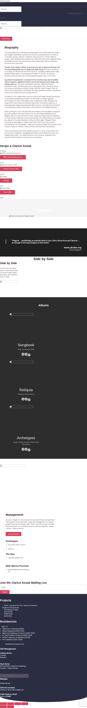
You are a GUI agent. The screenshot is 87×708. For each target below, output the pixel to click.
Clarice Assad (5, 1)
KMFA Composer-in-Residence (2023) (16, 637)
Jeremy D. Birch (6, 690)
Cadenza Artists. (18, 528)
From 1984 (7, 192)
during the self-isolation (9, 275)
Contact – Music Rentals (9, 668)
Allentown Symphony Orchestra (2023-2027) (18, 633)
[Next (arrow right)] (10, 706)
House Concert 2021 (11, 169)
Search (2, 3)
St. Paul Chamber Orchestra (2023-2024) (17, 635)
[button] (20, 36)
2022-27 (5, 627)
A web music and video (8, 268)
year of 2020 (4, 277)
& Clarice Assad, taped (8, 272)
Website (3, 657)
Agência (3, 696)
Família (6, 180)
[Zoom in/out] (3, 703)
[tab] (43, 158)
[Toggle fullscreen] (10, 703)
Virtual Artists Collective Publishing (13, 666)
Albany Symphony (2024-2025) (13, 631)
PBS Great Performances (12, 157)
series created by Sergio (9, 270)
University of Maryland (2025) (13, 629)
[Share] (17, 703)
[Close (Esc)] (24, 703)
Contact (3, 655)
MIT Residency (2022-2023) (12, 639)
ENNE (8, 696)
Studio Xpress (5, 683)
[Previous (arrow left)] (3, 706)
